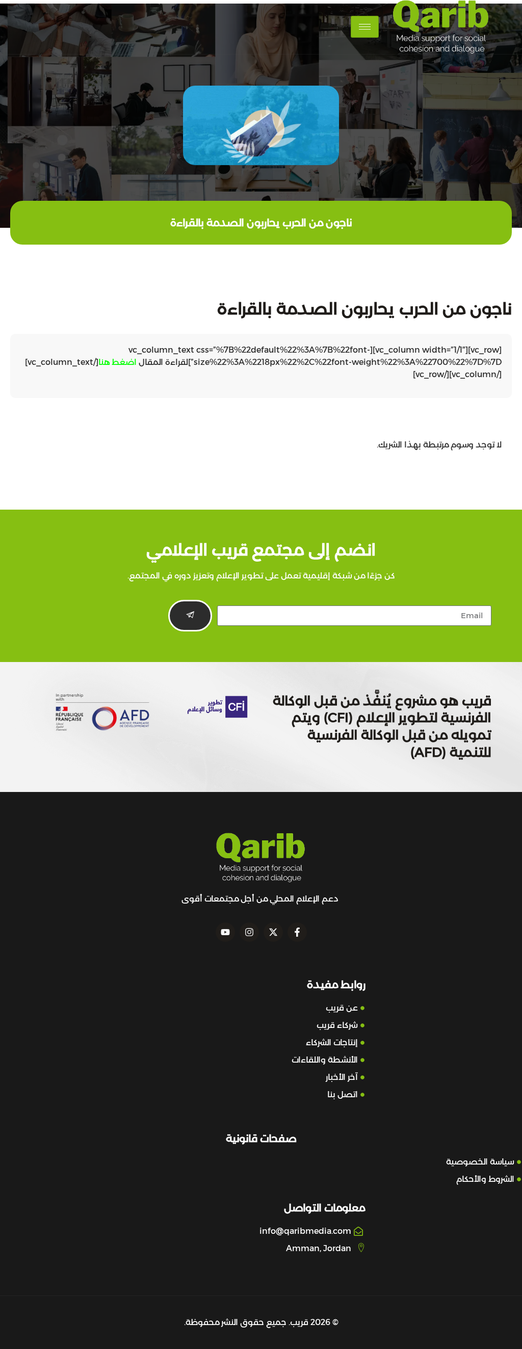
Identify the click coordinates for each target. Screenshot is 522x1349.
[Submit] (190, 615)
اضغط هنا (117, 362)
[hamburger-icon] (365, 27)
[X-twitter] (273, 932)
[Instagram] (249, 932)
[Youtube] (225, 932)
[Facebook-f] (297, 932)
